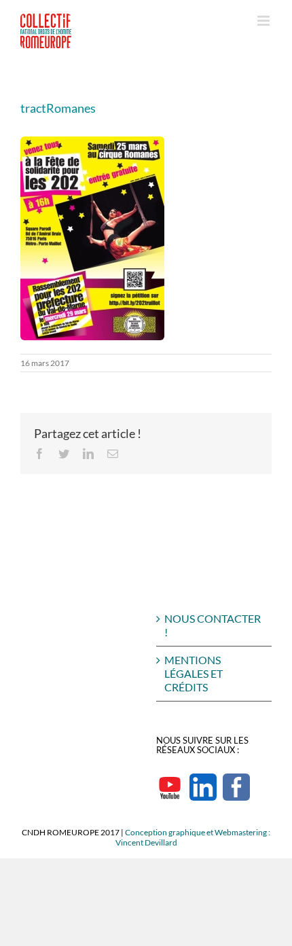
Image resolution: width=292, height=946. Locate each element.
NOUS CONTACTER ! (212, 625)
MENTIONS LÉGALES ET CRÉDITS (193, 673)
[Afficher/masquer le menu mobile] (264, 21)
